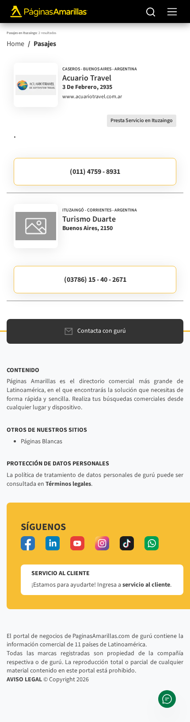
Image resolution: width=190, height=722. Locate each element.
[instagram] (102, 543)
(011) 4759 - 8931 (95, 172)
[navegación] (172, 11)
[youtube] (77, 543)
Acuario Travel (86, 78)
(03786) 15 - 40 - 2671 (95, 279)
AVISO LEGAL (24, 679)
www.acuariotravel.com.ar (92, 96)
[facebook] (28, 543)
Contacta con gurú (101, 330)
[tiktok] (127, 543)
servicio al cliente (146, 584)
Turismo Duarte (89, 219)
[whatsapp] (151, 543)
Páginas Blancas (41, 441)
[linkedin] (53, 543)
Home (15, 44)
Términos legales (68, 484)
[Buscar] (151, 11)
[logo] (36, 85)
